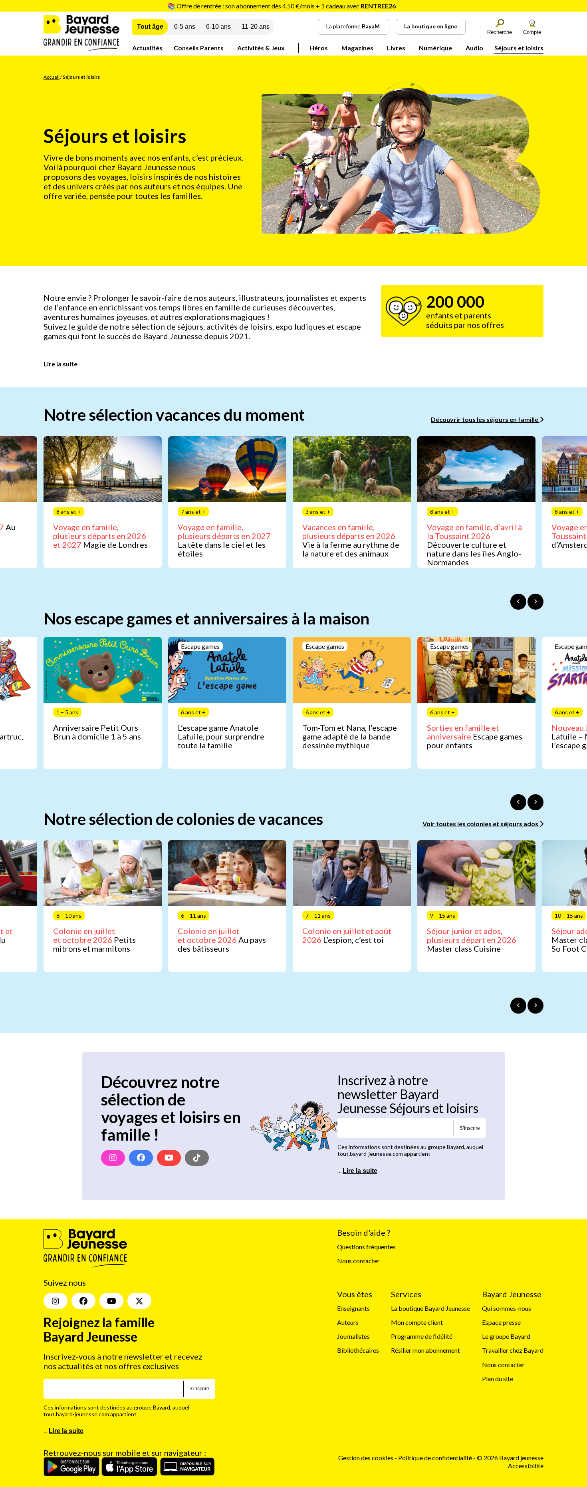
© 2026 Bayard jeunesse (510, 1457)
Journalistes (353, 1336)
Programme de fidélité (421, 1336)
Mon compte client (417, 1322)
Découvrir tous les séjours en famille (485, 419)
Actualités (147, 48)
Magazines (357, 48)
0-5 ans (184, 26)
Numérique (435, 48)
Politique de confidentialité (435, 1457)
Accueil (51, 77)
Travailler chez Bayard (512, 1350)
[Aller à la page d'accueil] (81, 48)
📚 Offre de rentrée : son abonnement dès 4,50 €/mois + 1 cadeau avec (281, 6)
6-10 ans (218, 26)
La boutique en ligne (430, 26)
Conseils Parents (199, 48)
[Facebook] (141, 1158)
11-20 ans (256, 26)
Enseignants (353, 1308)
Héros (318, 48)
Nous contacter (358, 1260)
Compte (532, 32)
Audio (474, 48)
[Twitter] (139, 1301)
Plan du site (497, 1378)
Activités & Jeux (261, 48)
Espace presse (501, 1322)
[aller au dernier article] (518, 602)
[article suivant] (535, 602)
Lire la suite (60, 364)
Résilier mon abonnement (425, 1350)
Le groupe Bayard (506, 1336)
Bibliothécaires (358, 1350)
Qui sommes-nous (506, 1308)
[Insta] (55, 1301)
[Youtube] (169, 1158)
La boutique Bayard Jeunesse (430, 1308)
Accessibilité (525, 1465)
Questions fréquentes (366, 1246)
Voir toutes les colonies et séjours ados (480, 823)
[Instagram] (113, 1158)
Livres (396, 48)
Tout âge (150, 26)
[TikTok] (197, 1158)
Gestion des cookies (365, 1457)
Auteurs (348, 1322)
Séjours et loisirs (518, 48)
